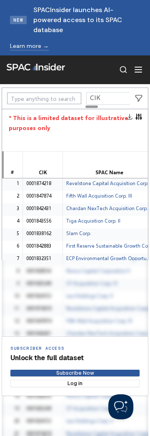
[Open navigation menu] (138, 70)
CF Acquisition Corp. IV (92, 283)
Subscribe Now (75, 373)
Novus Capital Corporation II (98, 271)
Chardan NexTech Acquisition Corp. (107, 208)
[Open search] (123, 69)
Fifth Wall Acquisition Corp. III (99, 196)
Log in (75, 383)
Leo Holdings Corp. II (89, 296)
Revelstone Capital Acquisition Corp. (107, 183)
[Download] (130, 117)
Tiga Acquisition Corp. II (93, 221)
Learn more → (29, 46)
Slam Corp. (78, 233)
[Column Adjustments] (139, 117)
